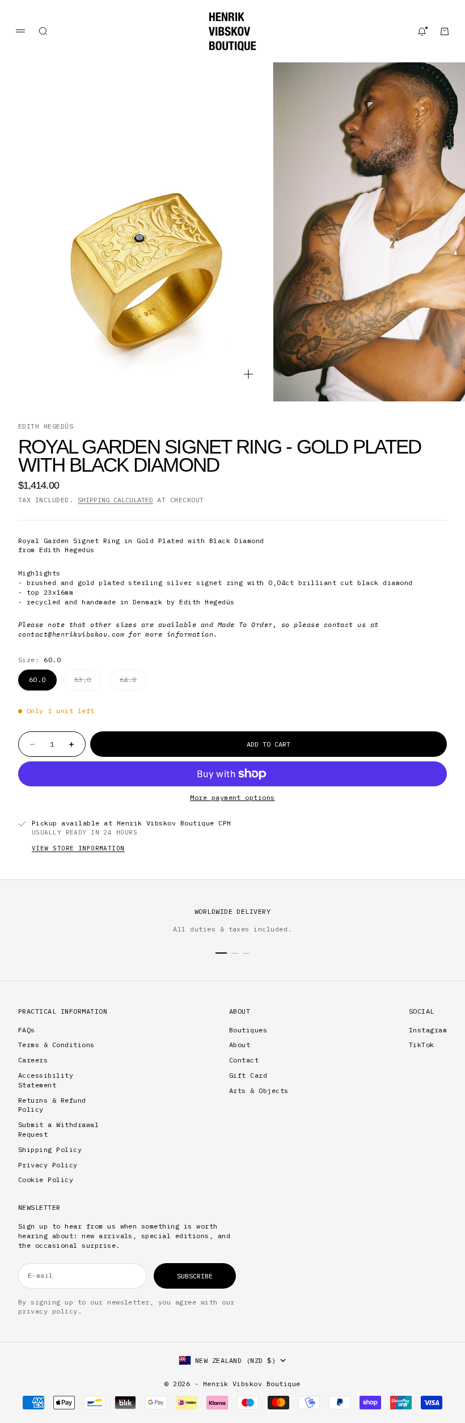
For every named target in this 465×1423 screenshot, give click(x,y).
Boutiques (248, 1030)
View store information (78, 848)
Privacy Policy (48, 1165)
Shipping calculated (115, 499)
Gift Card (248, 1075)
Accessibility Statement (45, 1080)
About (239, 1044)
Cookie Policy (45, 1179)
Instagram (428, 1030)
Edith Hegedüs (45, 426)
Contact (244, 1060)
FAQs (26, 1030)
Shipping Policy (50, 1149)
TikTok (421, 1044)
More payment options (232, 797)
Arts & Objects (259, 1090)
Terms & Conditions (56, 1044)
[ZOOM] (248, 374)
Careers (33, 1060)
